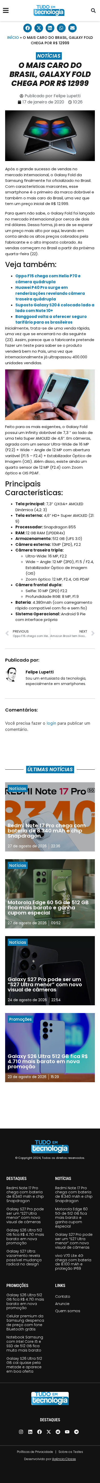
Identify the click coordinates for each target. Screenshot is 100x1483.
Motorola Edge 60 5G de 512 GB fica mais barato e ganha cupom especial (71, 1217)
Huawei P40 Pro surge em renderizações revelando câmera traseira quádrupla (50, 293)
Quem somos (67, 1310)
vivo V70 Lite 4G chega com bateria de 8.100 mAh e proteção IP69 (73, 1262)
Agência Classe (64, 1459)
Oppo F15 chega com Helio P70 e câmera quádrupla (48, 279)
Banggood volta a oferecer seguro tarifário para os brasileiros (51, 319)
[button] (93, 10)
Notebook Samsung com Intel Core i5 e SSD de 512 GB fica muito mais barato (24, 1344)
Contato (62, 1296)
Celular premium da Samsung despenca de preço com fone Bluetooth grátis (25, 1322)
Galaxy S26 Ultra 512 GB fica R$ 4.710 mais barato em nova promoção (25, 1237)
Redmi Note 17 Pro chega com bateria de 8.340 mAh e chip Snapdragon (25, 1194)
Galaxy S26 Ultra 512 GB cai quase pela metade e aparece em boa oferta (24, 1365)
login (51, 723)
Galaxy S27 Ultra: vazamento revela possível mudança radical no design (24, 1258)
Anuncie (62, 1303)
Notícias (49, 55)
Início (13, 37)
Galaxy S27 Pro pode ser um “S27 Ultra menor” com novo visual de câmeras (25, 1215)
